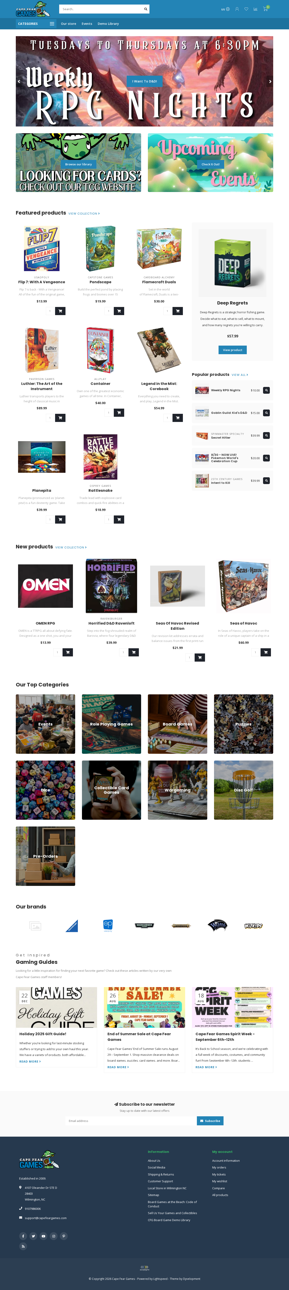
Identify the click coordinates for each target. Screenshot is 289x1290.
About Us (154, 1161)
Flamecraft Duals (159, 282)
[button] (19, 81)
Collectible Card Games (98, 763)
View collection (83, 213)
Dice (19, 763)
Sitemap (153, 1195)
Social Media (156, 1167)
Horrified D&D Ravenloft (112, 623)
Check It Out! (211, 164)
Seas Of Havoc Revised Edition (177, 626)
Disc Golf (220, 763)
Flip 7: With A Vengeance (41, 282)
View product (232, 350)
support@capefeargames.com (46, 1218)
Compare (218, 1188)
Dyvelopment (191, 1279)
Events (87, 23)
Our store (68, 23)
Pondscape (100, 282)
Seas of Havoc (243, 623)
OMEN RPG (45, 623)
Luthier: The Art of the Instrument (41, 386)
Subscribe (212, 1121)
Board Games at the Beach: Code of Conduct (172, 1204)
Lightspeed (160, 1279)
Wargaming (155, 763)
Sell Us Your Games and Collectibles (172, 1213)
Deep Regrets (232, 303)
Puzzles (219, 696)
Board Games (157, 696)
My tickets (219, 1174)
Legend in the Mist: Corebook (159, 386)
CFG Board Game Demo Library (169, 1220)
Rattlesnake (100, 490)
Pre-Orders (23, 828)
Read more (29, 1061)
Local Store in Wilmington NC (167, 1188)
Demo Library (108, 23)
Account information (226, 1161)
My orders (219, 1167)
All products (220, 1195)
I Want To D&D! (144, 81)
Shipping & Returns (161, 1174)
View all (239, 375)
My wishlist (219, 1181)
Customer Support (160, 1181)
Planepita (41, 490)
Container (100, 383)
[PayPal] (144, 1268)
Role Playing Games (95, 696)
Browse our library (78, 164)
